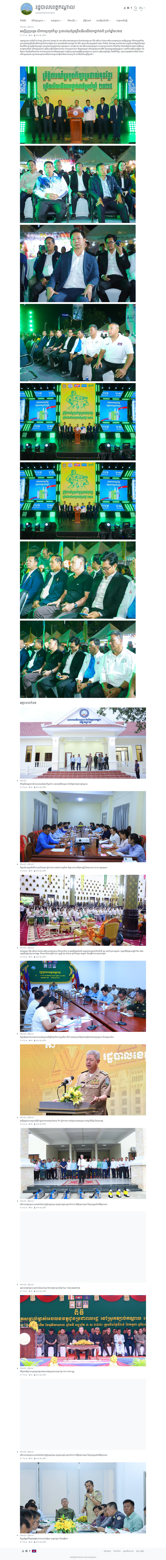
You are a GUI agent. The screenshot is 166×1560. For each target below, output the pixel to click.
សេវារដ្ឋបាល (55, 20)
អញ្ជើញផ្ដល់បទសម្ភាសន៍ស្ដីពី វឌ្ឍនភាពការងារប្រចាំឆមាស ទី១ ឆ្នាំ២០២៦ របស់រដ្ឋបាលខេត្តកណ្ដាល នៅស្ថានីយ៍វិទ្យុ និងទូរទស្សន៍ (61, 1120)
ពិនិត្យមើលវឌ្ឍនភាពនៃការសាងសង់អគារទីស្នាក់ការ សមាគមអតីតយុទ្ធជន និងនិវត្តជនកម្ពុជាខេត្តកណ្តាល (54, 784)
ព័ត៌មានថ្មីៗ (71, 20)
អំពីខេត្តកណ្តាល (37, 20)
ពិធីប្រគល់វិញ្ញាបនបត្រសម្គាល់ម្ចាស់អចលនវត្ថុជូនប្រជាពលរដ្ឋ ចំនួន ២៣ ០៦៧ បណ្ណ (47, 1371)
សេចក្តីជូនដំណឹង (102, 20)
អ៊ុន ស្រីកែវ (43, 35)
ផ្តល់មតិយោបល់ (128, 1551)
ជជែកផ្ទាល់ (107, 1551)
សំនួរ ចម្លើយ (140, 1551)
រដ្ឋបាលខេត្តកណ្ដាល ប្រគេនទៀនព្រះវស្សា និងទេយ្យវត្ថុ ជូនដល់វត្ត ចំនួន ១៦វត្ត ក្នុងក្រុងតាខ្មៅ (50, 1288)
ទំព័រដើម (23, 20)
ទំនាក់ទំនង (117, 1551)
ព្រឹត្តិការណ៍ (87, 20)
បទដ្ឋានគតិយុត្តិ (121, 20)
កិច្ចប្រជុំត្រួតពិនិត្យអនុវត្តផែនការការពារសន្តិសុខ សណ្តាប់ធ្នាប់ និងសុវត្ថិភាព (44, 1538)
